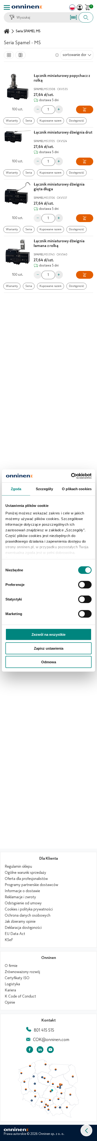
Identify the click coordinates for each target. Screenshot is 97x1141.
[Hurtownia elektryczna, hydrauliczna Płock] (53, 1084)
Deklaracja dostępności (23, 927)
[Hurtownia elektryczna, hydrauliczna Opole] (41, 1102)
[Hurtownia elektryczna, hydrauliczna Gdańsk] (45, 1064)
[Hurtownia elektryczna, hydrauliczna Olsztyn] (55, 1069)
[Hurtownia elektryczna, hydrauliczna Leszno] (35, 1090)
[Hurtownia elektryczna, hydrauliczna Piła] (33, 1076)
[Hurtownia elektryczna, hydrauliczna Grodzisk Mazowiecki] (58, 1087)
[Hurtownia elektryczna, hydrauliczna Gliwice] (46, 1104)
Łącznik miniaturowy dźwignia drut (63, 132)
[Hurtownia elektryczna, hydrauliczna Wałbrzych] (31, 1100)
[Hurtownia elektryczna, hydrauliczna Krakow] (55, 1107)
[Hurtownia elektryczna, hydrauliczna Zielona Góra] (25, 1089)
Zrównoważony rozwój (22, 972)
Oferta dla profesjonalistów (26, 878)
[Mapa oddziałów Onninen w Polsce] (48, 1116)
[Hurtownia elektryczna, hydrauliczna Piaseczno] (60, 1088)
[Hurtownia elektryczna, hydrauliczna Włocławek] (48, 1082)
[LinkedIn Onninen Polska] (40, 1050)
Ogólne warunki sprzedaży (25, 872)
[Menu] (7, 7)
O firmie (11, 965)
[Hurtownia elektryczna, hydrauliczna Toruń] (44, 1078)
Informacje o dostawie (22, 891)
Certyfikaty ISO (17, 978)
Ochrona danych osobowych (27, 915)
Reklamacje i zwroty (20, 897)
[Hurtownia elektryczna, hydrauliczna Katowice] (48, 1106)
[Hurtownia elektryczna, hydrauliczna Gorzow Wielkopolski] (24, 1082)
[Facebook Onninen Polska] (29, 1050)
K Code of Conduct (20, 996)
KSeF (9, 940)
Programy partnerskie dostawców (31, 885)
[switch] (85, 584)
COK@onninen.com (51, 1039)
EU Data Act (15, 933)
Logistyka (12, 984)
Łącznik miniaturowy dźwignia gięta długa (59, 186)
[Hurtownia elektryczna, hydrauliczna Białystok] (73, 1076)
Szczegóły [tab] (44, 489)
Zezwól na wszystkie (48, 634)
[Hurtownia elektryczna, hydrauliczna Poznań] (35, 1083)
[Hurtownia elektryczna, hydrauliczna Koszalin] (30, 1066)
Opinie (10, 1002)
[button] (86, 1130)
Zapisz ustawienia (48, 648)
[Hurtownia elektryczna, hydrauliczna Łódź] (50, 1091)
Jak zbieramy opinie (20, 921)
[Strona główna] (7, 31)
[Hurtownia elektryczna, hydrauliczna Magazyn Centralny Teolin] (52, 1090)
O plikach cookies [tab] (77, 489)
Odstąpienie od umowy (23, 903)
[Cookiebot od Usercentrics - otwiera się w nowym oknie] (71, 476)
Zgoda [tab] (16, 489)
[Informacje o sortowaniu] (57, 55)
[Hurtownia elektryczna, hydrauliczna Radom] (61, 1093)
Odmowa (48, 662)
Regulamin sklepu (18, 866)
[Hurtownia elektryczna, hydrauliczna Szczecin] (21, 1073)
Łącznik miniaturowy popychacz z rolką (62, 78)
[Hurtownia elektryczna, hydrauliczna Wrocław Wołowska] (35, 1096)
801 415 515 (44, 1030)
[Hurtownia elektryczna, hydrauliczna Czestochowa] (50, 1100)
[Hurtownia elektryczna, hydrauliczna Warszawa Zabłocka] (62, 1084)
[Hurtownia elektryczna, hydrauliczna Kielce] (58, 1099)
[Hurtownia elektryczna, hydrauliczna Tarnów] (60, 1107)
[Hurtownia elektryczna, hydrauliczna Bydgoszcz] (42, 1077)
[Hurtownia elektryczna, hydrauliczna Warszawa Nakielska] (60, 1084)
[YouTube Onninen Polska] (50, 1050)
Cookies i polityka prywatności (29, 909)
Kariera (10, 990)
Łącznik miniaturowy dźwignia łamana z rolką (59, 243)
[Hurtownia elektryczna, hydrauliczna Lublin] (70, 1094)
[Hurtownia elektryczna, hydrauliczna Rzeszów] (67, 1107)
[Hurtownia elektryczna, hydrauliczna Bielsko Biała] (48, 1109)
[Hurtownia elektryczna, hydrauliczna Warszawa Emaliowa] (60, 1085)
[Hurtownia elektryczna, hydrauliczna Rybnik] (45, 1107)
